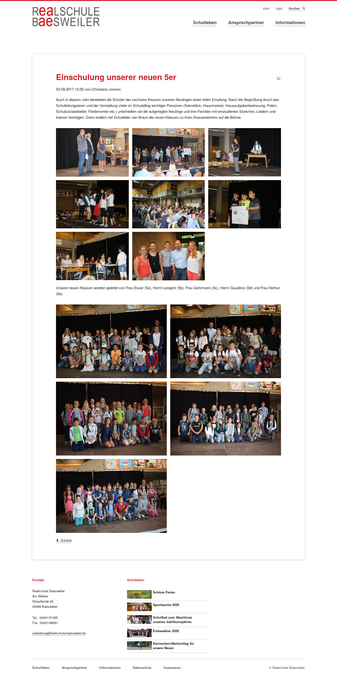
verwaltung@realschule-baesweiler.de (59, 633)
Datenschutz (142, 667)
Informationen (290, 22)
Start (266, 8)
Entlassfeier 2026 (166, 630)
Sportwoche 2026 (166, 604)
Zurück (66, 540)
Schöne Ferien (164, 592)
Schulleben (205, 22)
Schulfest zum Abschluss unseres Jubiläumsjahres (172, 619)
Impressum (172, 667)
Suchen (303, 8)
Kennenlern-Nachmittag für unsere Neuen (173, 645)
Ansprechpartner (246, 22)
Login (279, 8)
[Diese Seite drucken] (278, 78)
